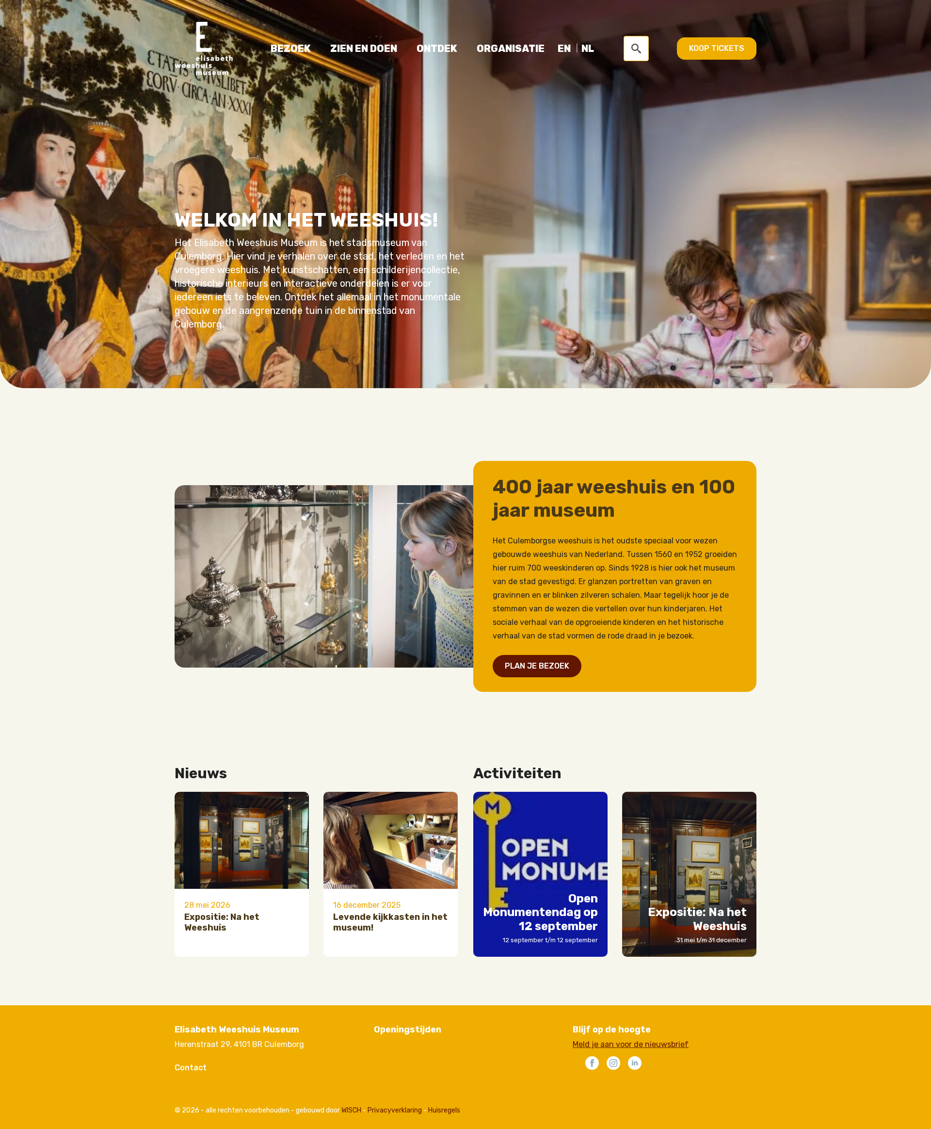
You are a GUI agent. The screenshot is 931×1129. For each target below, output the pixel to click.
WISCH (351, 1110)
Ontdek (437, 48)
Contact (191, 1067)
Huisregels (444, 1110)
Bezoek (291, 48)
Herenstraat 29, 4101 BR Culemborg (239, 1044)
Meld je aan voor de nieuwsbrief (631, 1044)
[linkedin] (635, 1063)
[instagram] (613, 1063)
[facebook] (592, 1063)
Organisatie (511, 48)
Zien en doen (363, 48)
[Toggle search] (636, 48)
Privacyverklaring (395, 1110)
